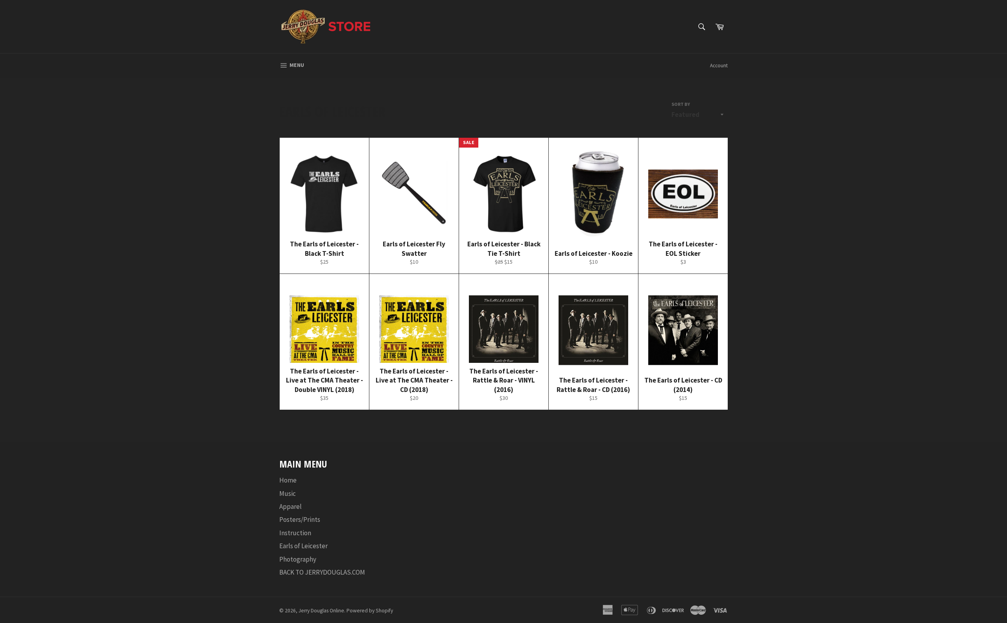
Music (287, 493)
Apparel (290, 506)
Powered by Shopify (370, 610)
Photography (297, 559)
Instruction (295, 533)
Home (288, 480)
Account (719, 65)
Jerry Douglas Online (321, 610)
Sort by (680, 104)
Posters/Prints (299, 519)
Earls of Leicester (303, 546)
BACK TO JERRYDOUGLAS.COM (322, 572)
